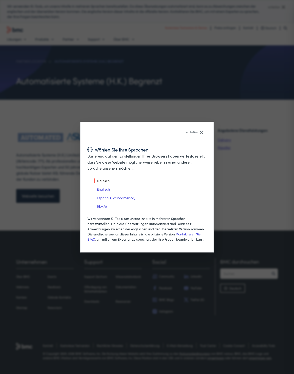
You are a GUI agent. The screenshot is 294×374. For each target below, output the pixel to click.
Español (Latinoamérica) (116, 198)
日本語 (102, 206)
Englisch (103, 189)
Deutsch (103, 180)
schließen (192, 132)
